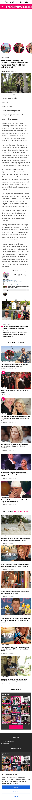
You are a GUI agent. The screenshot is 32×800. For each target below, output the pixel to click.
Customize (16, 792)
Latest (5, 2)
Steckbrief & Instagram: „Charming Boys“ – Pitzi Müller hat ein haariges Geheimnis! (15, 680)
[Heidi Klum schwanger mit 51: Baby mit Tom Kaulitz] (16, 380)
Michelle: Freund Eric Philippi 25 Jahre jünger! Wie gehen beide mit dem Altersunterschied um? (15, 418)
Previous (1, 48)
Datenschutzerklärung (8, 741)
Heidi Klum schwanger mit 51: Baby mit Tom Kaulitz (18, 50)
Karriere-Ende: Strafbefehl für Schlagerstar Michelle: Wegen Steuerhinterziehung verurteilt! (14, 446)
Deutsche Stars (11, 361)
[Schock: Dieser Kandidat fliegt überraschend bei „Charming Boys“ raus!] (16, 579)
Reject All (16, 796)
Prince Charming (21, 511)
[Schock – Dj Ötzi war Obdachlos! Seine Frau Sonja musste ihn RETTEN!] (16, 489)
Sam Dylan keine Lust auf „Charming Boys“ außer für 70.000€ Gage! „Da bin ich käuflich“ (15, 565)
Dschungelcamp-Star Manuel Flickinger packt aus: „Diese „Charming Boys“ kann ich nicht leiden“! (15, 620)
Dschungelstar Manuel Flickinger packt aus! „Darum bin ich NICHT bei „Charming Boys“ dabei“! (15, 649)
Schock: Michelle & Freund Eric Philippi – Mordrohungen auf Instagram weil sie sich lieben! (14, 473)
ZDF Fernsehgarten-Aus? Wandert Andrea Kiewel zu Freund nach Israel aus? (5, 49)
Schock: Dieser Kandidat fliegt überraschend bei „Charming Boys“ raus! (15, 592)
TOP (20, 2)
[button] (6, 700)
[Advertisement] (16, 26)
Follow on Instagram (16, 727)
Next (31, 48)
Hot (3, 372)
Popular (13, 2)
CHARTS (26, 2)
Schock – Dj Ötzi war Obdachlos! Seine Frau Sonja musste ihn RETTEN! (15, 500)
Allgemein (4, 361)
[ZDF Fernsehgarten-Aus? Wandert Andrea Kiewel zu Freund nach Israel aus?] (16, 354)
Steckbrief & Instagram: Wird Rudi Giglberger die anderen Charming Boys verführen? (15, 539)
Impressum (6, 743)
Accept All (16, 787)
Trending (3, 399)
